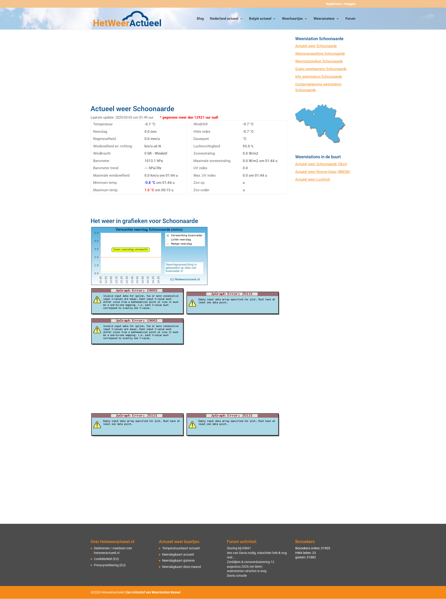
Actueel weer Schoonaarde (316, 46)
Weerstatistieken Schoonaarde (319, 61)
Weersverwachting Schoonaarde (320, 54)
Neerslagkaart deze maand (181, 567)
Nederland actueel (224, 19)
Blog (200, 19)
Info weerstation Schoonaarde (318, 76)
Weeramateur (324, 19)
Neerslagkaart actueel (178, 554)
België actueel (260, 19)
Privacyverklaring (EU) (110, 565)
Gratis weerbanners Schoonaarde (321, 69)
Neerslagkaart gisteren (178, 560)
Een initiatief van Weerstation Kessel (153, 592)
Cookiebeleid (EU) (106, 559)
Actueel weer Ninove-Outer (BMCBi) (322, 172)
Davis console (237, 575)
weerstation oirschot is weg (246, 571)
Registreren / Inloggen (340, 4)
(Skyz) (342, 164)
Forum (350, 19)
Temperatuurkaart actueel (181, 548)
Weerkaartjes (292, 19)
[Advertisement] (189, 68)
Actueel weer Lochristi (312, 179)
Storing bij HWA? (239, 548)
